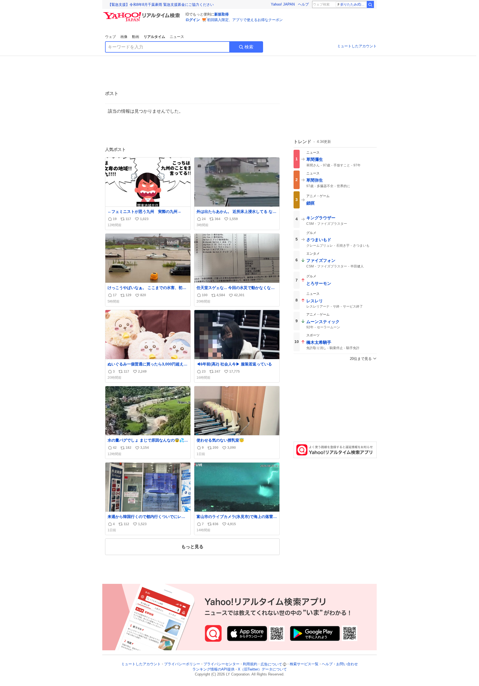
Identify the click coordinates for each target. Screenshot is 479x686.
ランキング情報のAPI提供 (213, 669)
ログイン (192, 20)
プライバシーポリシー (182, 664)
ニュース (177, 37)
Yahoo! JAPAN (283, 4)
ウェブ (110, 37)
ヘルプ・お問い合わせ (340, 664)
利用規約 (250, 664)
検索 (248, 47)
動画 (135, 37)
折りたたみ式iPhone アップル (353, 4)
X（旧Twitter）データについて (262, 669)
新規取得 (221, 14)
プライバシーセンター (221, 664)
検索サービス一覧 (304, 664)
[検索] (370, 4)
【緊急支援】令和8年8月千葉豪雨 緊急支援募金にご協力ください (161, 4)
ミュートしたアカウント (357, 46)
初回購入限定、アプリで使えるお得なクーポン (245, 20)
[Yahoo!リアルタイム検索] (142, 13)
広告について (271, 664)
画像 (124, 37)
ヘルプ (303, 4)
